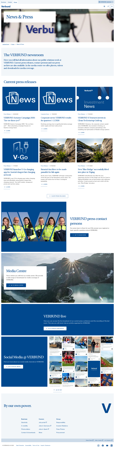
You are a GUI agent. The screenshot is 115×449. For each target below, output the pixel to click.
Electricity (24, 422)
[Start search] (108, 6)
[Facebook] (103, 445)
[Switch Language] (104, 6)
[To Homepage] (5, 6)
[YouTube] (107, 445)
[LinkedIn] (111, 445)
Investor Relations (62, 426)
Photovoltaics (25, 429)
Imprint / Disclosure (45, 445)
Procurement (60, 432)
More (40, 432)
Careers (41, 419)
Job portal (42, 422)
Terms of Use (36, 445)
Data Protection (20, 445)
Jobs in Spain (43, 429)
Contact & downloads (28, 432)
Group (12, 44)
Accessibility (28, 445)
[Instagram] (98, 445)
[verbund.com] (106, 408)
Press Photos (60, 429)
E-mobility (24, 426)
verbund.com (6, 44)
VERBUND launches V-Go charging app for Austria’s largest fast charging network (19, 172)
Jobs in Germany (44, 426)
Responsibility (60, 422)
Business (24, 419)
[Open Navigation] (112, 6)
